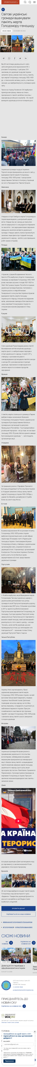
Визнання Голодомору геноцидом (18, 922)
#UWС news (6, 31)
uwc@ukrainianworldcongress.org (23, 990)
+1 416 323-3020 (18, 987)
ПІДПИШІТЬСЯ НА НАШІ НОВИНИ (18, 914)
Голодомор (9, 927)
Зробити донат (18, 908)
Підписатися (9, 1061)
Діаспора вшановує (24, 927)
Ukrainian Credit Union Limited (10, 1022)
